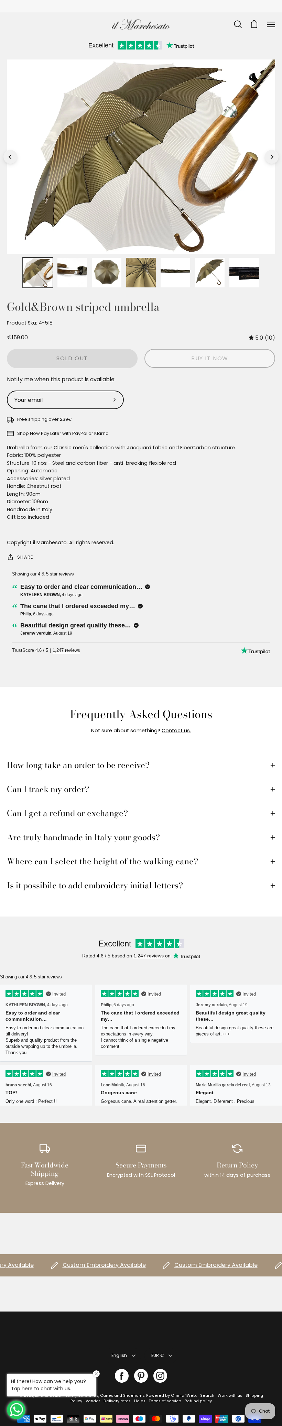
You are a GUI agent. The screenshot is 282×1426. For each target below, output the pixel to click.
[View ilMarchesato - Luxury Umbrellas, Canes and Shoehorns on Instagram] (160, 1376)
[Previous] (10, 157)
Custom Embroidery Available (88, 1265)
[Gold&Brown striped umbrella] (37, 272)
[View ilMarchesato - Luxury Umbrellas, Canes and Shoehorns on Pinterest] (141, 1376)
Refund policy (198, 1401)
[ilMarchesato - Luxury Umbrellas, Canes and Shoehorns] (141, 24)
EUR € (157, 1355)
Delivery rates (117, 1401)
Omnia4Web (183, 1395)
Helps (139, 1401)
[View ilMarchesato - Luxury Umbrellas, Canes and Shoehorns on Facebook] (122, 1376)
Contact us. (176, 730)
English (119, 1355)
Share (25, 557)
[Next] (272, 157)
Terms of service (165, 1401)
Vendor (93, 1401)
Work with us (230, 1395)
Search (207, 1395)
